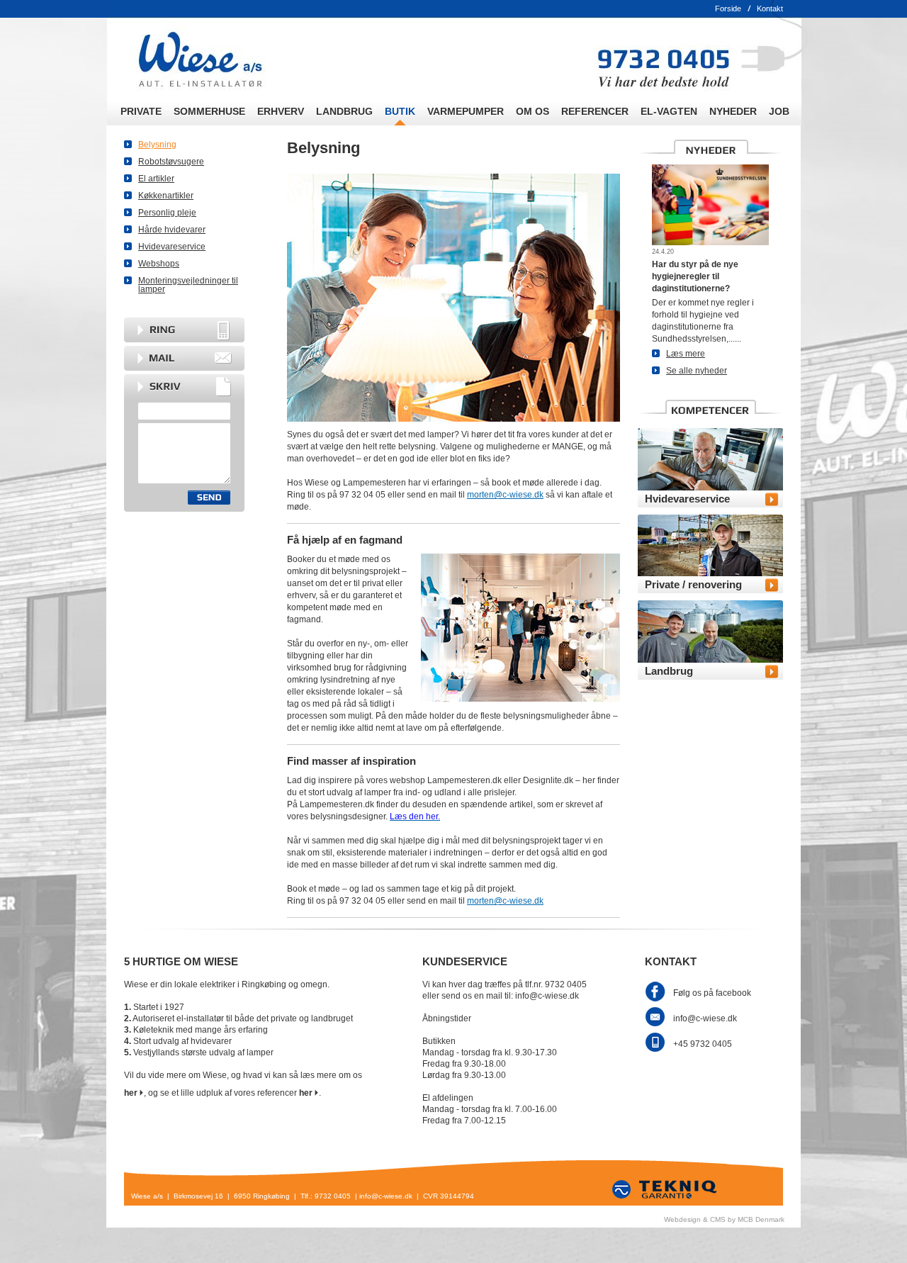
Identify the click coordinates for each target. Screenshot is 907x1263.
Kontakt (770, 8)
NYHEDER (733, 111)
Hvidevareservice (171, 246)
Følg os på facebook (712, 993)
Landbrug (669, 671)
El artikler (156, 178)
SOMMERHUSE (209, 111)
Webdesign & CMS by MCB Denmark (724, 1219)
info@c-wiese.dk (705, 1018)
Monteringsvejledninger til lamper (188, 284)
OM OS (532, 111)
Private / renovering (693, 584)
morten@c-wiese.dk (505, 495)
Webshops (158, 263)
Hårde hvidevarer (171, 229)
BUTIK (400, 111)
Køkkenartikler (165, 195)
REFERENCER (595, 111)
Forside (728, 8)
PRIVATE (141, 111)
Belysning (157, 144)
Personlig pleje (167, 212)
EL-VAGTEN (669, 111)
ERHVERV (280, 111)
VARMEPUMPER (465, 111)
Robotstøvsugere (171, 161)
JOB (779, 111)
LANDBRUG (344, 111)
